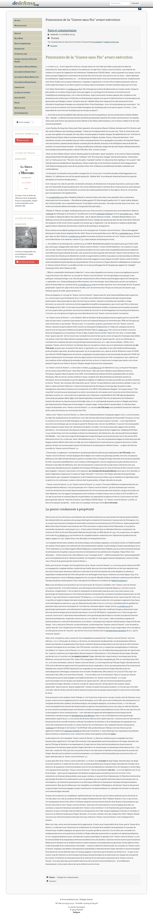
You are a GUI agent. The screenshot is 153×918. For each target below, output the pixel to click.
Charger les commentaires (67, 877)
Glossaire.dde (19, 49)
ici (16, 203)
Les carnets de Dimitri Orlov (25, 72)
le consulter (97, 42)
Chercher (135, 3)
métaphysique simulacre (116, 631)
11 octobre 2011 (123, 606)
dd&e (113, 734)
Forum (16, 103)
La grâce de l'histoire (22, 92)
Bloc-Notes (18, 38)
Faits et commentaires (22, 43)
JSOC (72, 398)
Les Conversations (21, 113)
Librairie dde (19, 87)
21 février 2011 (63, 535)
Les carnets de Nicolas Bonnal (25, 67)
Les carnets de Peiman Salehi (25, 82)
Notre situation (20, 25)
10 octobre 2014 (84, 285)
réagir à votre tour (111, 42)
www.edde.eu (20, 257)
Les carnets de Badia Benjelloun (26, 77)
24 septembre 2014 (56, 197)
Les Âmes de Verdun (26, 262)
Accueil (17, 20)
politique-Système (104, 214)
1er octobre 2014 (126, 214)
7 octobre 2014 (72, 89)
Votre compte (24, 122)
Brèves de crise (19, 108)
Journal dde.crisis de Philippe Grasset (25, 60)
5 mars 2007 (103, 330)
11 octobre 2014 (94, 368)
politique (50, 214)
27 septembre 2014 (125, 233)
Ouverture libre (20, 54)
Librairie (20, 206)
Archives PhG (19, 98)
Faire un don (23, 140)
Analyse (17, 33)
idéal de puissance (119, 581)
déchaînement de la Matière (83, 716)
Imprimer (53, 46)
